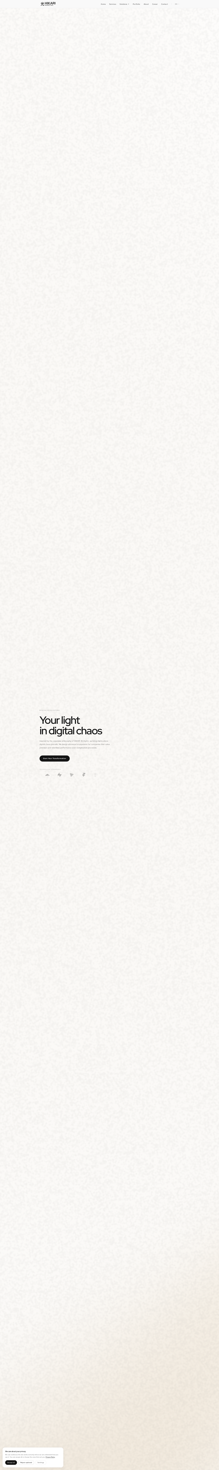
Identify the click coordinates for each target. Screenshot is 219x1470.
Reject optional (26, 1463)
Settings (41, 1463)
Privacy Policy (50, 1457)
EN (176, 4)
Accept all (11, 1463)
